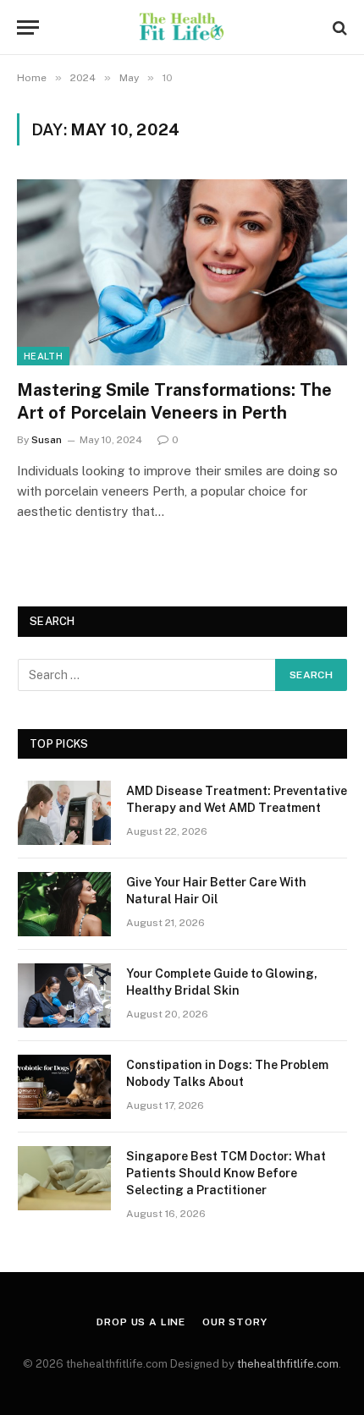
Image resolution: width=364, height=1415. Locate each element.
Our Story (234, 1322)
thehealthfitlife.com (288, 1363)
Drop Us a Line (141, 1322)
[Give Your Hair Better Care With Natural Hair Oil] (64, 904)
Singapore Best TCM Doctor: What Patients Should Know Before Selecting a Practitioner (226, 1173)
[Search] (338, 27)
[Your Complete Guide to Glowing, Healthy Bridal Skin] (64, 995)
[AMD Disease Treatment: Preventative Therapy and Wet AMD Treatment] (64, 813)
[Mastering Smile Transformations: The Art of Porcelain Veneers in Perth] (182, 272)
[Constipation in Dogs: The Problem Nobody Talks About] (64, 1087)
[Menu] (28, 27)
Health (43, 356)
